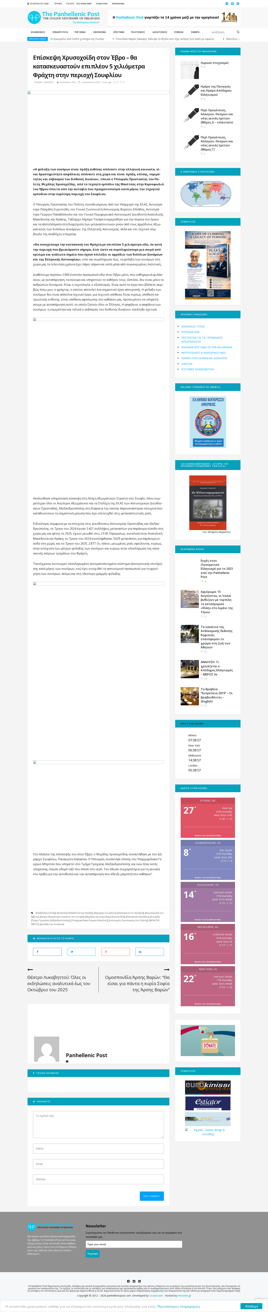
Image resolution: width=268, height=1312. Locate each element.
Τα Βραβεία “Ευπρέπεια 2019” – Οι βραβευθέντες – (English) (217, 695)
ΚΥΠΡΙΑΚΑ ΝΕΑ (190, 332)
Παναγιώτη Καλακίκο (137, 916)
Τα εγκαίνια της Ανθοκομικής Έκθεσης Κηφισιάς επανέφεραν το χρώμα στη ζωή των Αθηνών (216, 637)
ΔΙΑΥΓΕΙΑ (186, 363)
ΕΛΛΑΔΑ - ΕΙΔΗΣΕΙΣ (43, 82)
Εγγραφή (93, 1253)
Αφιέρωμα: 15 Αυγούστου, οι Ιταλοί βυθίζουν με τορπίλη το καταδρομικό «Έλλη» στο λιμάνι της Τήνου (217, 602)
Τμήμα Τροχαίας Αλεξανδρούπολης (50, 920)
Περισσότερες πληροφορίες (179, 1306)
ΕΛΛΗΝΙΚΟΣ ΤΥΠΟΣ (193, 326)
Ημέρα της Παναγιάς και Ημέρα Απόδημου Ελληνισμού (216, 90)
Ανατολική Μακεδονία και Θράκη (75, 912)
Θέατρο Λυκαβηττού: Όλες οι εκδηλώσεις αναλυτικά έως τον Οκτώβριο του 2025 (58, 983)
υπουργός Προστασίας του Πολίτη (128, 920)
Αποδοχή (251, 1306)
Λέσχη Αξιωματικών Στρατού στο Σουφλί (62, 916)
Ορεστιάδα (118, 916)
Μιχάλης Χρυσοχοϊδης (98, 916)
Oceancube (156, 1295)
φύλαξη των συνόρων (52, 924)
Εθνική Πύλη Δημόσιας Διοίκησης (204, 358)
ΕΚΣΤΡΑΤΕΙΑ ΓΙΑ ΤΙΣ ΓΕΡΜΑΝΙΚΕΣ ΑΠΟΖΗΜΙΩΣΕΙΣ (202, 339)
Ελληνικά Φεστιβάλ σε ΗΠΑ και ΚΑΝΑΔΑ (206, 347)
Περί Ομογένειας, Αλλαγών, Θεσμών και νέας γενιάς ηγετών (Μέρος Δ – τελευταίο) (217, 116)
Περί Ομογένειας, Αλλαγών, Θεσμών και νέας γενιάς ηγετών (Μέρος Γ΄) (217, 143)
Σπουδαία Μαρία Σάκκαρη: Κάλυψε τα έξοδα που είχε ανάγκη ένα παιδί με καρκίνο (139, 39)
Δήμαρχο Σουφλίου (105, 912)
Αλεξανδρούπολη (45, 912)
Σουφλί (155, 916)
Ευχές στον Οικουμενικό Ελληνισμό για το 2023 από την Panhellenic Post (217, 569)
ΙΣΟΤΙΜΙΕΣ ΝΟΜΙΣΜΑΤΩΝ (197, 369)
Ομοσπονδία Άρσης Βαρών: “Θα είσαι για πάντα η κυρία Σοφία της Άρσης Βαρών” (137, 983)
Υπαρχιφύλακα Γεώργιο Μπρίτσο (89, 920)
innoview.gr (184, 1295)
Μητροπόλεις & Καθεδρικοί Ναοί (203, 352)
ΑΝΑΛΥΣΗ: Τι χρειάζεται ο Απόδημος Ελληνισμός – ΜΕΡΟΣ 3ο (217, 668)
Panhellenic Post (67, 82)
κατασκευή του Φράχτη (130, 912)
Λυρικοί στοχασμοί (215, 63)
